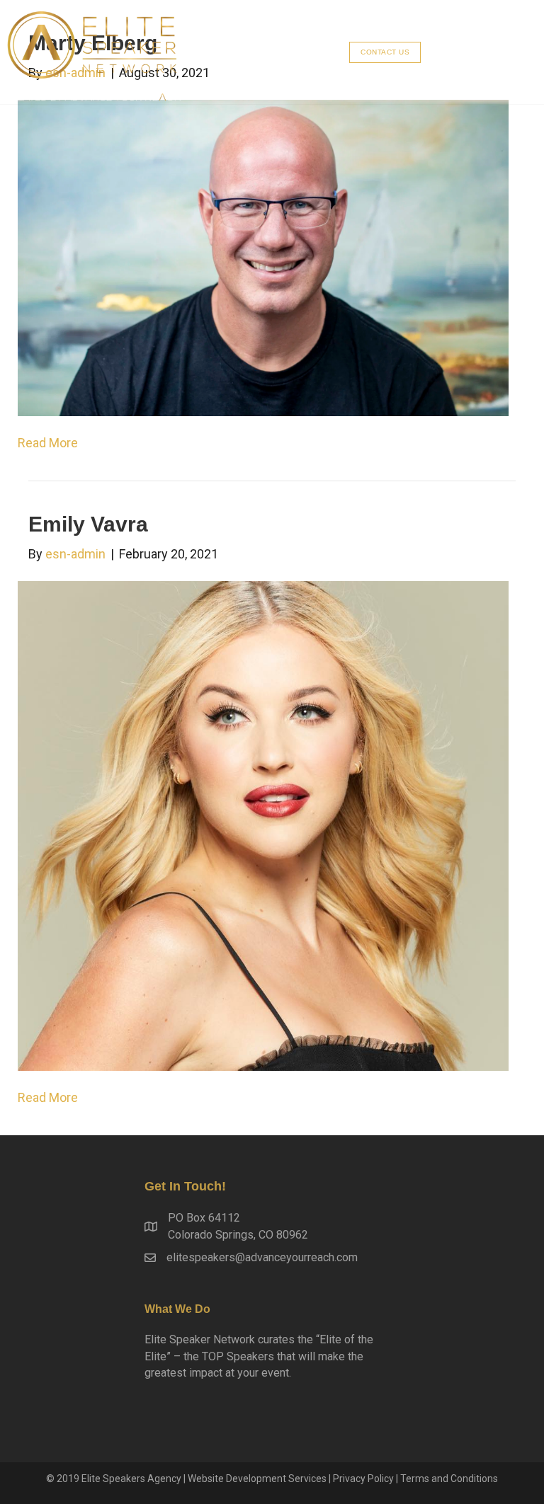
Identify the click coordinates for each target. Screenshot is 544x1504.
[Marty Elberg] (263, 256)
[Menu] (484, 52)
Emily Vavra (88, 524)
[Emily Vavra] (263, 824)
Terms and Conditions (449, 1478)
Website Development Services (257, 1478)
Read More (48, 442)
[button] (385, 52)
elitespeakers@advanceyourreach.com (262, 1257)
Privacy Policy (363, 1478)
